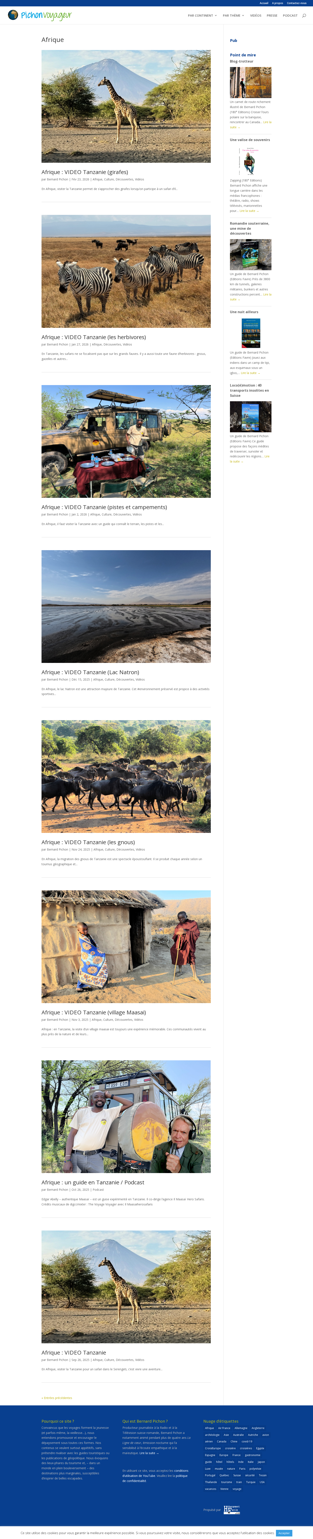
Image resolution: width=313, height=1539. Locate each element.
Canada (221, 1441)
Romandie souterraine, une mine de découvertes (249, 228)
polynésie (255, 1468)
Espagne (210, 1455)
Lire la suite (249, 211)
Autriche (253, 1435)
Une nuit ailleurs (244, 312)
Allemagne (241, 1428)
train (239, 1482)
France (237, 1455)
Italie (251, 1462)
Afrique (97, 179)
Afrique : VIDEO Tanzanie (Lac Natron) (90, 672)
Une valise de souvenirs (250, 139)
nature (231, 1468)
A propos (277, 3)
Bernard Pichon (57, 179)
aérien (209, 1441)
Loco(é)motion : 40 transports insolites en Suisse (249, 390)
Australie (238, 1435)
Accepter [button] (284, 1533)
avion (265, 1435)
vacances (210, 1489)
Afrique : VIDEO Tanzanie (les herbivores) (94, 337)
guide (208, 1462)
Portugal (210, 1475)
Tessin (263, 1475)
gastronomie (252, 1455)
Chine (234, 1441)
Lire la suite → (149, 1453)
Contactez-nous (297, 3)
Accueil (264, 3)
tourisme (226, 1482)
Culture (109, 179)
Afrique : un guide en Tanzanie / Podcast (93, 1182)
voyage (237, 1489)
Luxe (208, 1468)
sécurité (250, 1475)
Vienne (224, 1489)
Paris (242, 1468)
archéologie (212, 1435)
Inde (241, 1462)
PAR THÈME (231, 15)
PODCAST (290, 15)
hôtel (219, 1462)
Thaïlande (211, 1482)
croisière (230, 1448)
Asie (226, 1435)
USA (262, 1482)
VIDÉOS (255, 15)
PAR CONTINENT (200, 15)
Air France (224, 1428)
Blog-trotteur (241, 61)
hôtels (230, 1462)
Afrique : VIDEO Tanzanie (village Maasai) (94, 1012)
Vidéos (139, 179)
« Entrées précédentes (57, 1398)
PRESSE (272, 15)
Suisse (237, 1475)
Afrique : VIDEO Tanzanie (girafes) (85, 172)
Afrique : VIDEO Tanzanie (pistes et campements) (104, 507)
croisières (246, 1448)
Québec (224, 1475)
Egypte (260, 1448)
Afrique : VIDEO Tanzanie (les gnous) (88, 842)
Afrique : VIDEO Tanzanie (74, 1352)
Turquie (251, 1482)
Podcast (98, 1190)
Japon (261, 1462)
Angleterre (258, 1428)
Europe (224, 1455)
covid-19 (247, 1441)
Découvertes (124, 179)
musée (219, 1468)
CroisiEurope (213, 1448)
